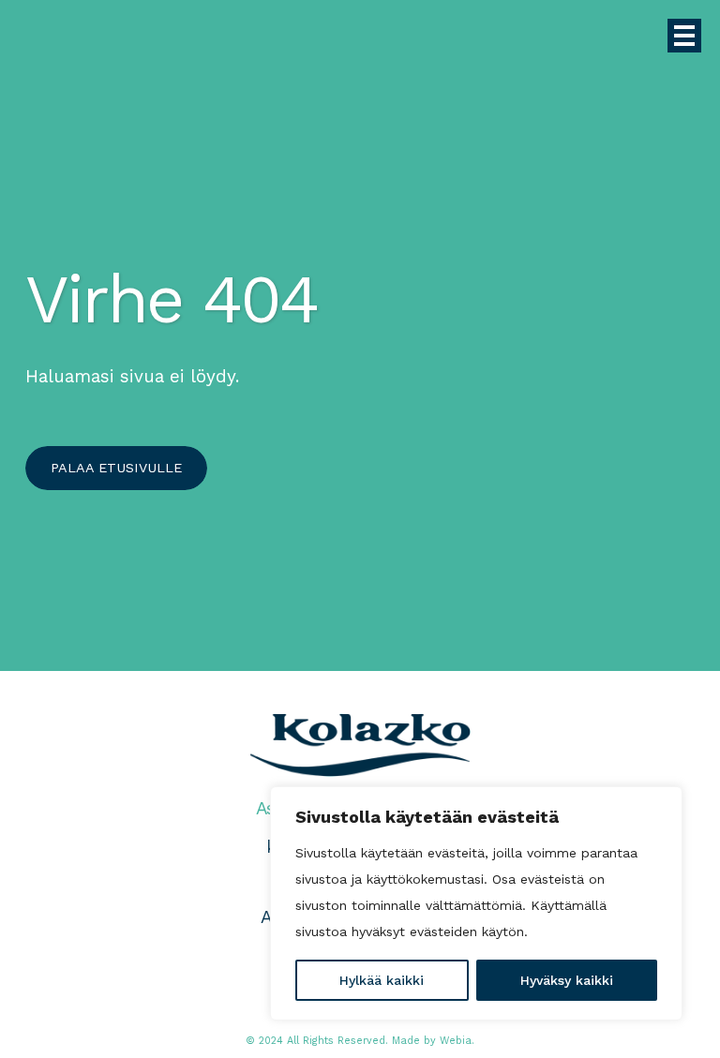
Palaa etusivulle (116, 467)
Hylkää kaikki (381, 980)
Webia (456, 1041)
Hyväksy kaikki (566, 980)
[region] (476, 903)
